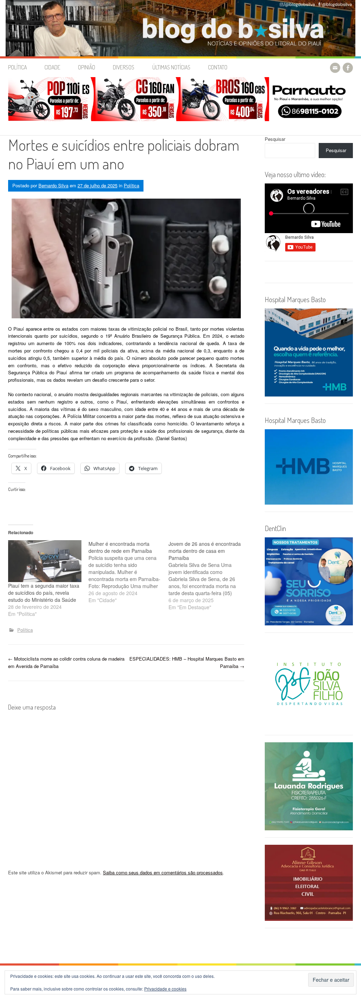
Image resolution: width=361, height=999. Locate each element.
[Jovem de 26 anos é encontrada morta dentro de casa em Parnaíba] (209, 575)
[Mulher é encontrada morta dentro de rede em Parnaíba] (128, 572)
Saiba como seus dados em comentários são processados (163, 872)
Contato (217, 67)
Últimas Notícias (171, 67)
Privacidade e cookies (165, 989)
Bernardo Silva (53, 185)
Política (17, 67)
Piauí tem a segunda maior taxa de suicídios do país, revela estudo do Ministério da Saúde (43, 592)
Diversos (123, 67)
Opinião (86, 67)
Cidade (52, 67)
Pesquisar (275, 139)
